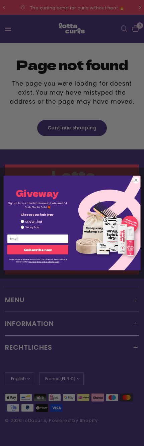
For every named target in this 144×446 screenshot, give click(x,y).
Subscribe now (38, 249)
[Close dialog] (136, 180)
